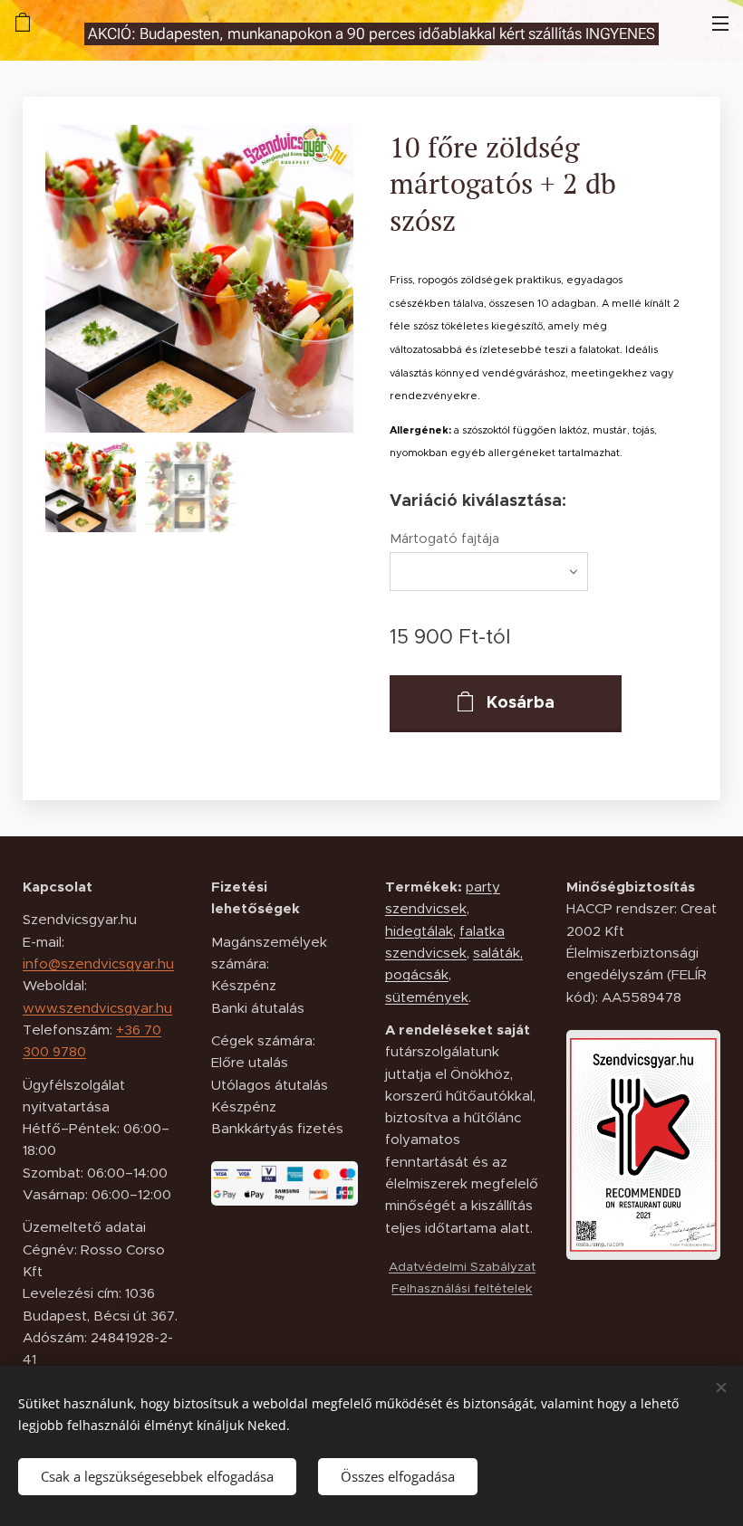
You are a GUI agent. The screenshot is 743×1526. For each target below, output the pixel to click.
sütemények (426, 997)
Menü (720, 23)
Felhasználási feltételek (461, 1288)
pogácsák (417, 974)
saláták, (498, 952)
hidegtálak (419, 930)
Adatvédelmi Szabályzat (462, 1266)
